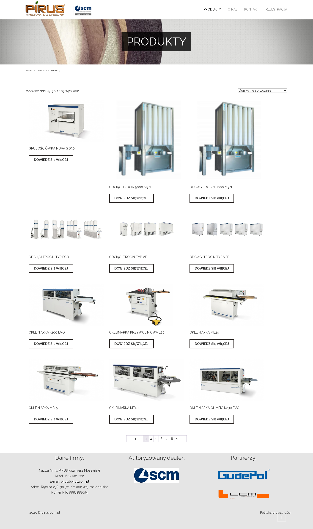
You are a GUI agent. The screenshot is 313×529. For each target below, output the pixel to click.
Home (29, 70)
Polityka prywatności (275, 512)
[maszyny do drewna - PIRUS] (45, 8)
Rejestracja (276, 9)
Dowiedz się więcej (51, 160)
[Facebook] (282, 517)
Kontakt (251, 9)
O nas (232, 9)
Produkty (212, 9)
